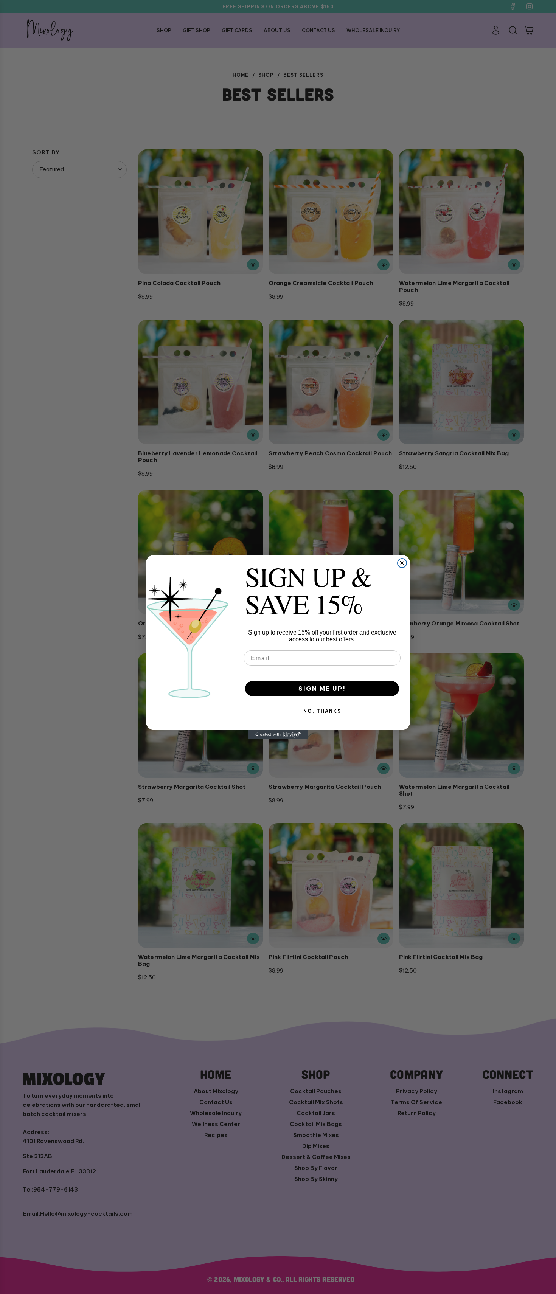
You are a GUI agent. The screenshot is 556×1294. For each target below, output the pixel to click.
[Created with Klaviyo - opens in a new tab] (278, 734)
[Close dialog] (402, 563)
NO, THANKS (322, 711)
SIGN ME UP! (322, 688)
